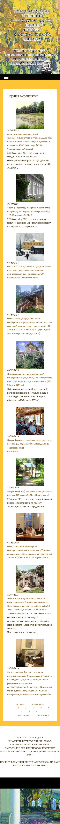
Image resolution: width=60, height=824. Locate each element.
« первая (19, 704)
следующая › (24, 715)
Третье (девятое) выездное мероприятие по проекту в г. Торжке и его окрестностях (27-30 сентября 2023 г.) (28, 211)
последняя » (43, 715)
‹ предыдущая (37, 704)
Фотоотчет (12, 451)
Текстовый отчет (15, 448)
